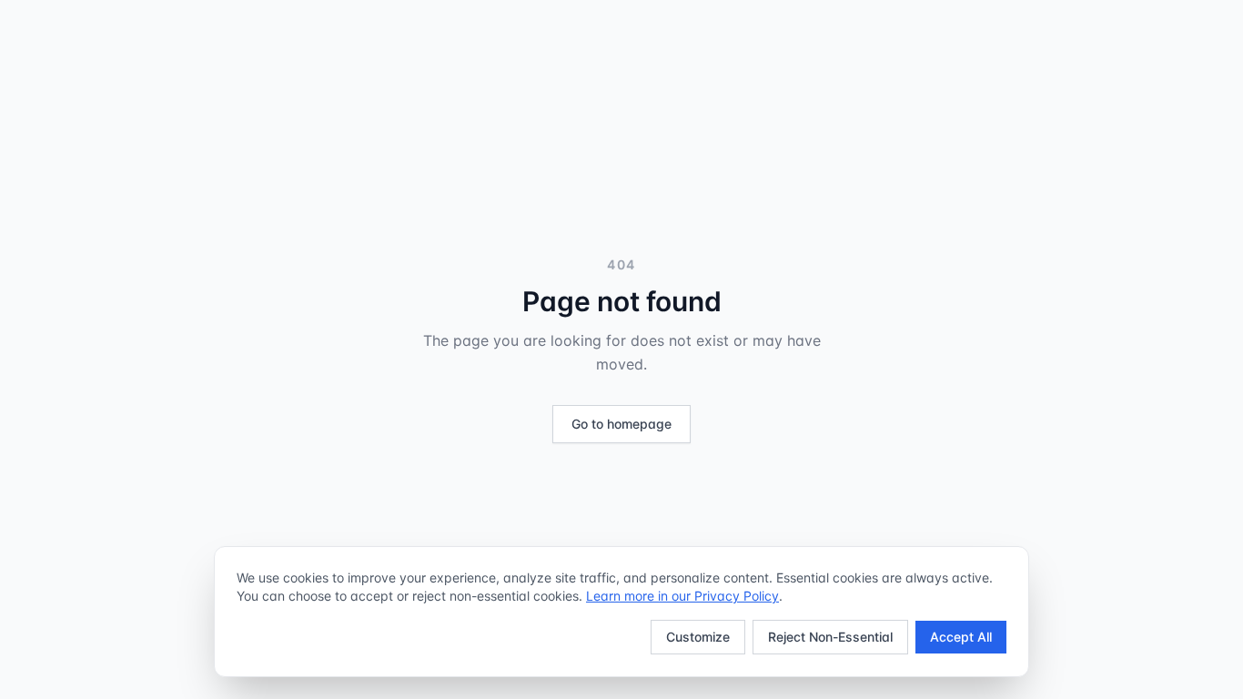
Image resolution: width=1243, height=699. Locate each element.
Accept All (961, 636)
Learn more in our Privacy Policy (682, 595)
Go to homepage (621, 423)
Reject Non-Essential (830, 636)
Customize (698, 636)
